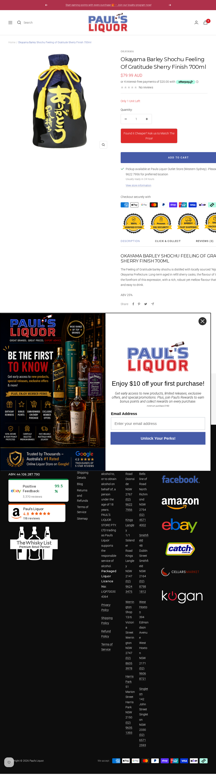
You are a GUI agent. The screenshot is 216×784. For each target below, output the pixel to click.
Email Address (124, 414)
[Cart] (205, 22)
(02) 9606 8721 (142, 673)
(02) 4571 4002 (142, 520)
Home (11, 42)
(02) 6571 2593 (142, 740)
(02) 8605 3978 (129, 663)
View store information (138, 185)
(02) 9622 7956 (129, 504)
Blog (80, 484)
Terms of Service (82, 509)
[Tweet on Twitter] (145, 304)
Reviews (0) (205, 241)
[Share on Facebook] (133, 304)
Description (130, 241)
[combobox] (55, 22)
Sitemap (82, 518)
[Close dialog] (202, 321)
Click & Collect (168, 241)
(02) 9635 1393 (129, 728)
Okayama (127, 51)
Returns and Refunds (82, 495)
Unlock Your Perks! (158, 438)
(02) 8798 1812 (142, 586)
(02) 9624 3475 (129, 586)
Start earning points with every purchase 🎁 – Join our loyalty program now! (108, 5)
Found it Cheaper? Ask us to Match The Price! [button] (149, 136)
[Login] (196, 22)
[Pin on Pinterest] (139, 304)
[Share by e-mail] (152, 304)
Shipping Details (82, 475)
